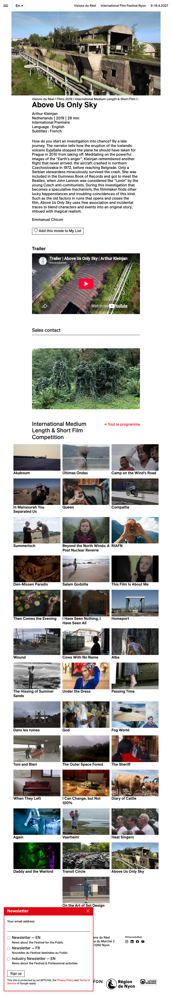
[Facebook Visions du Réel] (137, 941)
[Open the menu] (5, 5)
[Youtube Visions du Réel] (142, 941)
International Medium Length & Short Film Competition (114, 99)
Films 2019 (64, 99)
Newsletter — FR (40, 950)
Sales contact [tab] (46, 330)
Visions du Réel (43, 99)
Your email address (21, 921)
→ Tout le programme (122, 424)
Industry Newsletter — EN (45, 961)
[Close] (87, 911)
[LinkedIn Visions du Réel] (132, 941)
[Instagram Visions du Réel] (126, 941)
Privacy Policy (65, 980)
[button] (59, 378)
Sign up (16, 973)
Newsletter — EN (37, 940)
